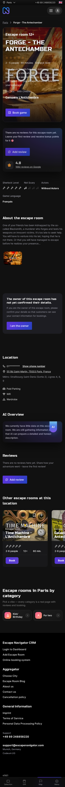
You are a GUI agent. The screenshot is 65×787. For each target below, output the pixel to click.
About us (8, 686)
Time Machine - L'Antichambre (18, 535)
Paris (5, 22)
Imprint (7, 713)
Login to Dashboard (14, 649)
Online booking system (16, 659)
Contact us (9, 691)
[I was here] (41, 515)
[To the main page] (6, 10)
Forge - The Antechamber (27, 22)
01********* (13, 366)
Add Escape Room (13, 654)
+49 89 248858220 (45, 2)
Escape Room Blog (14, 681)
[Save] (34, 515)
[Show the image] (13, 258)
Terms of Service (13, 718)
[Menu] (54, 11)
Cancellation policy (14, 697)
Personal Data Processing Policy (22, 723)
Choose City (10, 675)
